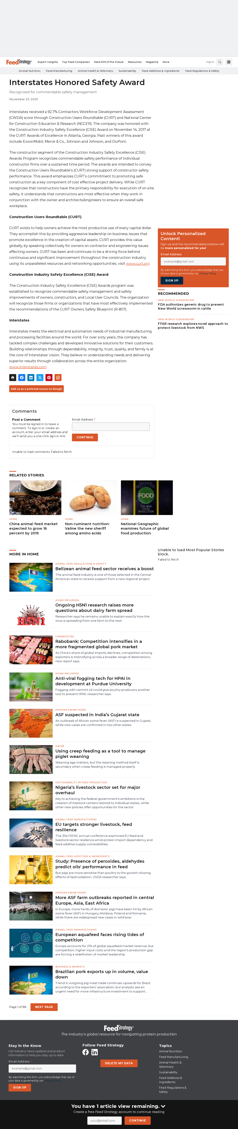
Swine (59, 746)
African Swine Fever (70, 709)
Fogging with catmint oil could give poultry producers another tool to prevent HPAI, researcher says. (102, 692)
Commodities (64, 636)
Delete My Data (119, 1063)
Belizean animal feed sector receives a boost (104, 568)
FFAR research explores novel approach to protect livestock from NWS (193, 325)
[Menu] (228, 62)
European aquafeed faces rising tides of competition (99, 937)
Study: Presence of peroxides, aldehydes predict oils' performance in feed (99, 864)
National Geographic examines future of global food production (145, 528)
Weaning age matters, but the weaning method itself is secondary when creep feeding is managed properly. (97, 764)
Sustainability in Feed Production (81, 782)
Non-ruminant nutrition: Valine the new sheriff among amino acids (87, 528)
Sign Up (171, 280)
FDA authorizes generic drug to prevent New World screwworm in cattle (191, 306)
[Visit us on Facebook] (85, 1052)
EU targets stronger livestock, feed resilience (93, 827)
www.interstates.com (28, 367)
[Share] (21, 377)
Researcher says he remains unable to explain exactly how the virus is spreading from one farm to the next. (102, 618)
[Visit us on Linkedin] (94, 1052)
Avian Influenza (67, 600)
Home (13, 519)
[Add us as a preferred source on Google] (58, 377)
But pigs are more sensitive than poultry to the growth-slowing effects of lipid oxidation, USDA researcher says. (103, 875)
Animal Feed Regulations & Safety (80, 563)
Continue (137, 1120)
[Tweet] (39, 377)
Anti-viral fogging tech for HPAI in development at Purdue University (93, 681)
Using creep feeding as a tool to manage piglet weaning (100, 753)
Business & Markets (70, 966)
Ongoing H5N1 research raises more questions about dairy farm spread (94, 607)
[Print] (12, 377)
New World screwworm (176, 300)
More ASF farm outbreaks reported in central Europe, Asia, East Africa (104, 900)
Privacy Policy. (208, 273)
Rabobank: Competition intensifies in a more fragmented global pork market (98, 644)
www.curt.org (138, 263)
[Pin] (48, 377)
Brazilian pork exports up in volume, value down (101, 974)
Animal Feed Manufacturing (76, 819)
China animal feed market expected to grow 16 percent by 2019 (33, 528)
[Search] (219, 62)
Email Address (83, 419)
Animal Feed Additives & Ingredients (82, 856)
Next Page (44, 1007)
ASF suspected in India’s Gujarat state (97, 714)
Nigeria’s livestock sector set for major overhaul (97, 790)
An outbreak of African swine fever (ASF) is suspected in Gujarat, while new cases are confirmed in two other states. (103, 723)
